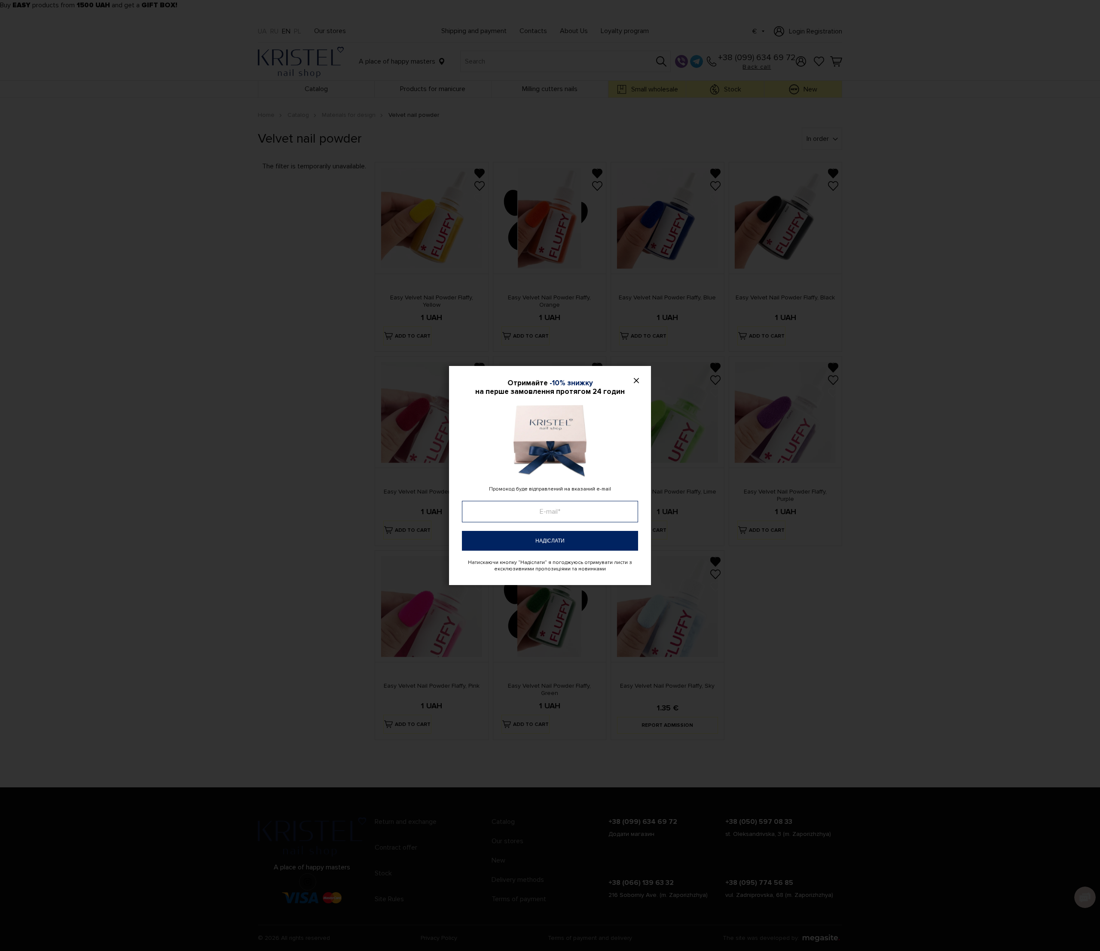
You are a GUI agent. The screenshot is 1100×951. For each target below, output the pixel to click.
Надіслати (550, 541)
